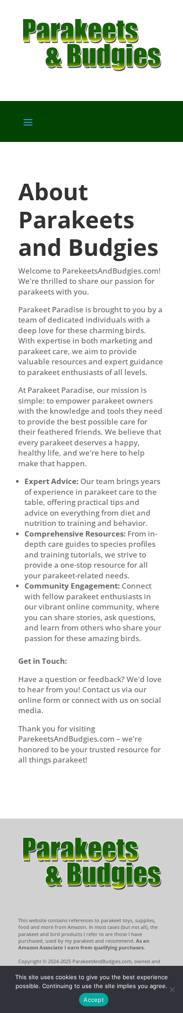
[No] (171, 989)
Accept (94, 999)
